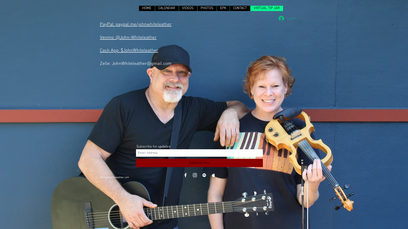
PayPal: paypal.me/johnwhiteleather (136, 24)
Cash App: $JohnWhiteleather (129, 50)
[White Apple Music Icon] (213, 175)
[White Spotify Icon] (204, 175)
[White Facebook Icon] (185, 175)
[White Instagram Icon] (195, 175)
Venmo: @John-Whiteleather (128, 37)
